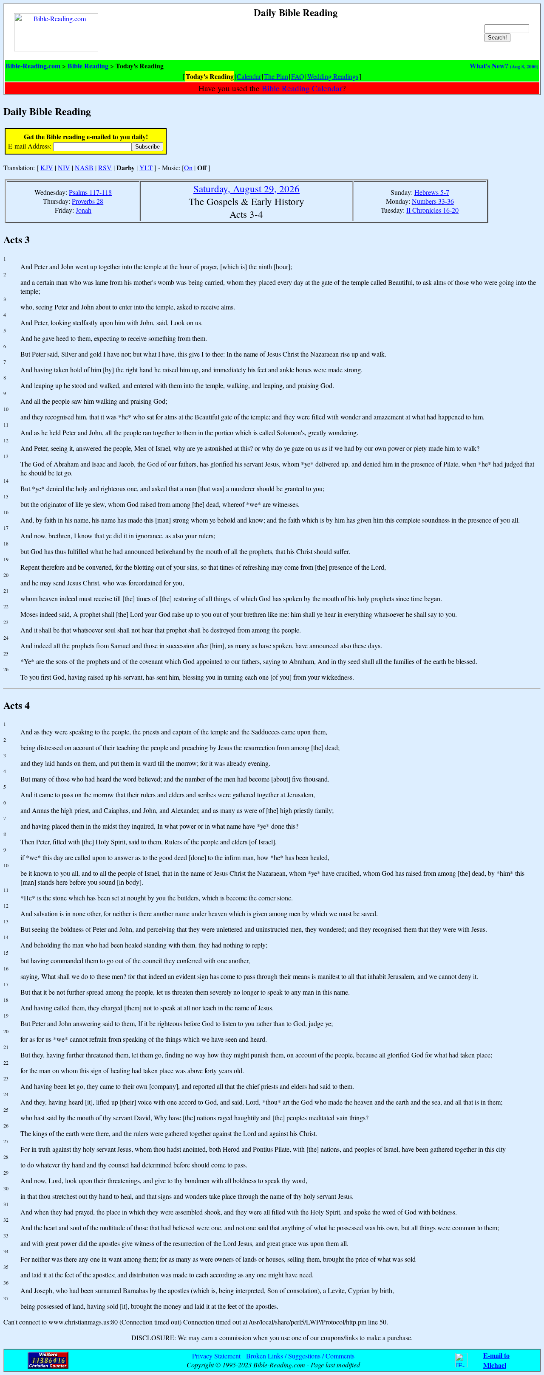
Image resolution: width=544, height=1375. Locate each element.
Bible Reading (88, 65)
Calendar (249, 76)
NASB (84, 167)
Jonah (83, 209)
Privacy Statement (216, 1355)
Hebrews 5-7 (431, 192)
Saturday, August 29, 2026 (246, 188)
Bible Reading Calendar (302, 88)
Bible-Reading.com (33, 65)
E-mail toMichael (496, 1360)
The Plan (276, 76)
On (188, 167)
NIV (64, 167)
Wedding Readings (332, 76)
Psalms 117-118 (90, 192)
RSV (105, 167)
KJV (46, 167)
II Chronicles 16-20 (432, 209)
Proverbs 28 (87, 201)
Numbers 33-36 (433, 201)
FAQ (297, 76)
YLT (146, 167)
